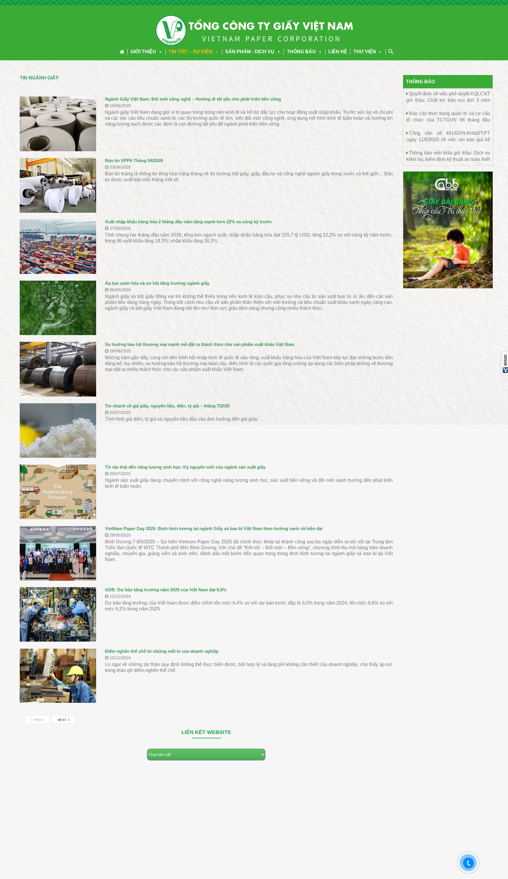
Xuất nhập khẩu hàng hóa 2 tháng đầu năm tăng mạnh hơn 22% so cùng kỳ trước (188, 221)
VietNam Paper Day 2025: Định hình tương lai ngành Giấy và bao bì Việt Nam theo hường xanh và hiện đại (213, 528)
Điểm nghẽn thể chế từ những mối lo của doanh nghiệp (161, 651)
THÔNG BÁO (301, 51)
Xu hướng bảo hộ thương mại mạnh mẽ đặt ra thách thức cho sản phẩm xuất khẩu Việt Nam (199, 344)
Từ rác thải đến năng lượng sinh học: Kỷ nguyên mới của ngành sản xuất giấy (185, 467)
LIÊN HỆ (337, 51)
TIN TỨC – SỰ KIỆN (191, 51)
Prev (38, 720)
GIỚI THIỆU (143, 51)
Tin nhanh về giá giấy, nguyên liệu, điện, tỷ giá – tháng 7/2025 (167, 405)
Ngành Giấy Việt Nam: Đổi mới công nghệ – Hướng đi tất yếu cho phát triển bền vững (193, 98)
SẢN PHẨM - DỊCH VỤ (249, 51)
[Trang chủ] (122, 52)
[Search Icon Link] (391, 51)
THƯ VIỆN (364, 51)
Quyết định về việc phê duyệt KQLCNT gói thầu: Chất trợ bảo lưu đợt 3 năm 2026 (448, 100)
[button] (159, 51)
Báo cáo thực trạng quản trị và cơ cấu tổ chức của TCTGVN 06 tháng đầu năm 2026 (448, 119)
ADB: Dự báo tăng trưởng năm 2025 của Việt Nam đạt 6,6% (165, 589)
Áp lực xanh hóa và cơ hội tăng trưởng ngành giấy (157, 283)
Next (63, 720)
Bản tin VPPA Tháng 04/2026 (134, 160)
